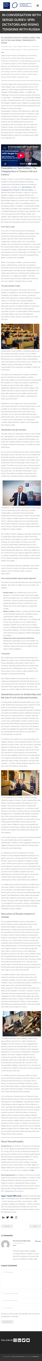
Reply (39, 1241)
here (32, 1170)
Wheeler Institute (15, 49)
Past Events (5, 49)
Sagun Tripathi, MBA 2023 (21, 46)
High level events (32, 49)
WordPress (35, 1356)
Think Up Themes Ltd (18, 1356)
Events (25, 49)
